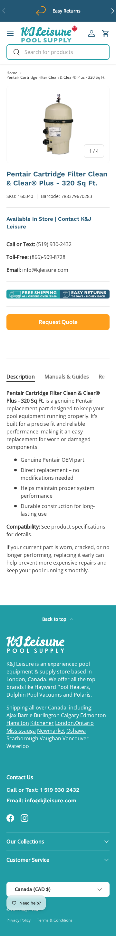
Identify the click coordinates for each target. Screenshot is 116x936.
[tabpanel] (58, 481)
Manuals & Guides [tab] (66, 376)
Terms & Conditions (54, 920)
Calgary (70, 715)
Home (11, 73)
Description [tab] (20, 376)
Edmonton (93, 715)
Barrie (25, 715)
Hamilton (17, 723)
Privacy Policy (18, 920)
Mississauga (21, 730)
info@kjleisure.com (50, 800)
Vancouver (76, 738)
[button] (106, 33)
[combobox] (58, 52)
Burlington (47, 715)
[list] (58, 124)
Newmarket (51, 730)
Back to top (55, 619)
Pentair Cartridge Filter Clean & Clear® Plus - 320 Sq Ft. (55, 77)
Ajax (11, 715)
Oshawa (76, 730)
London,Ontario (74, 723)
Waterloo (17, 746)
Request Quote (58, 321)
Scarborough (22, 738)
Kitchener (42, 723)
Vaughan (50, 738)
